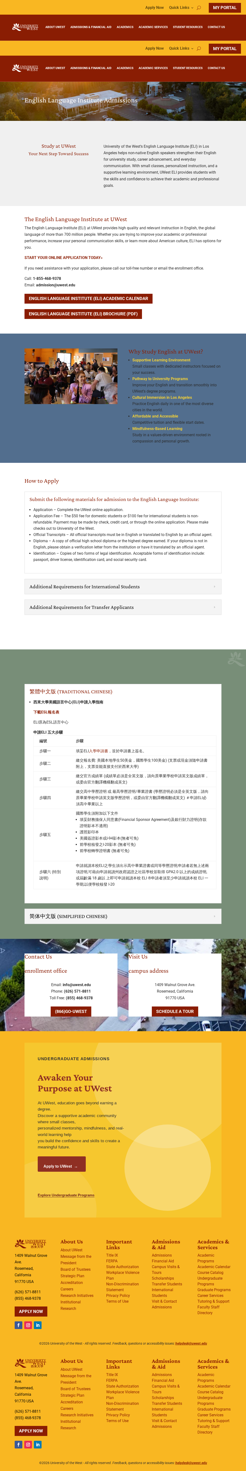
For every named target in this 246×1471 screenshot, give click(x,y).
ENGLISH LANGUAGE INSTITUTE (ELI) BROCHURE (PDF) (83, 313)
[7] (71, 402)
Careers (67, 1289)
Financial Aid (163, 1261)
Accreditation (72, 1282)
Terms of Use (117, 1301)
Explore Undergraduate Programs (66, 1195)
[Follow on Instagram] (28, 1325)
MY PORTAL (225, 7)
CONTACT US (216, 27)
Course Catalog (210, 1272)
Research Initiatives (77, 1295)
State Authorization (122, 1267)
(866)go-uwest (71, 1011)
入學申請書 (98, 751)
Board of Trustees (76, 1269)
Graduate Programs (214, 1290)
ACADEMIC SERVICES (153, 27)
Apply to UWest (60, 1166)
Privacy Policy (118, 1295)
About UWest (71, 1250)
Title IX (112, 1255)
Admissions (162, 1255)
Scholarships (163, 1278)
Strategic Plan (72, 1276)
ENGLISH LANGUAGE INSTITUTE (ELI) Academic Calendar (88, 298)
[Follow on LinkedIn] (38, 1325)
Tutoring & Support (213, 1301)
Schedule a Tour (175, 1011)
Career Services (210, 1295)
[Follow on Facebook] (18, 1325)
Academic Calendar (213, 1267)
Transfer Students (167, 1284)
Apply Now (154, 8)
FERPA (111, 1261)
